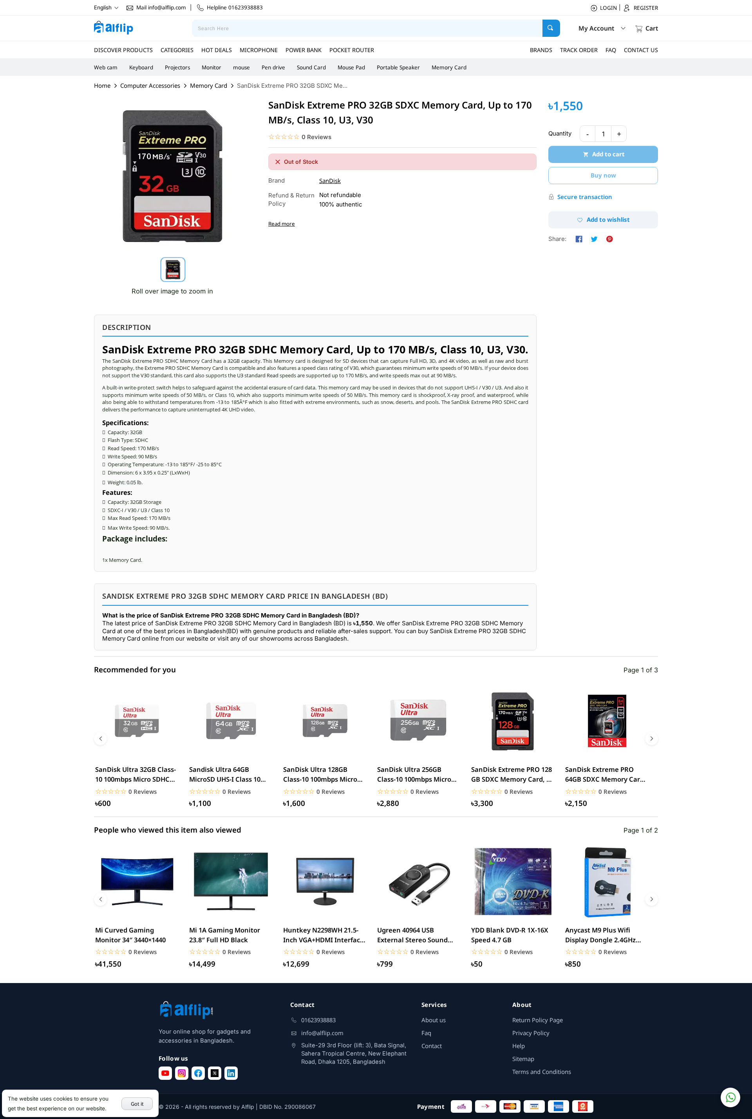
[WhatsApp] (730, 1097)
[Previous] (100, 738)
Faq (426, 1033)
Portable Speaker (398, 67)
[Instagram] (181, 1073)
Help (518, 1046)
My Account (596, 28)
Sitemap (523, 1059)
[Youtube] (165, 1073)
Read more (281, 223)
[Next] (651, 738)
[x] (214, 1073)
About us (433, 1020)
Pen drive (273, 67)
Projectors (177, 67)
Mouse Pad (351, 67)
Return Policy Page (537, 1020)
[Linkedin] (231, 1073)
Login (608, 7)
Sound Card (311, 67)
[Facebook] (198, 1073)
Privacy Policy (531, 1033)
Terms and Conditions (541, 1072)
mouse (241, 67)
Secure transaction (584, 197)
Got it (137, 1103)
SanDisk (330, 181)
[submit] (551, 28)
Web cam (106, 67)
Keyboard (141, 67)
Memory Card (449, 67)
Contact (431, 1046)
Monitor (211, 67)
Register (646, 7)
